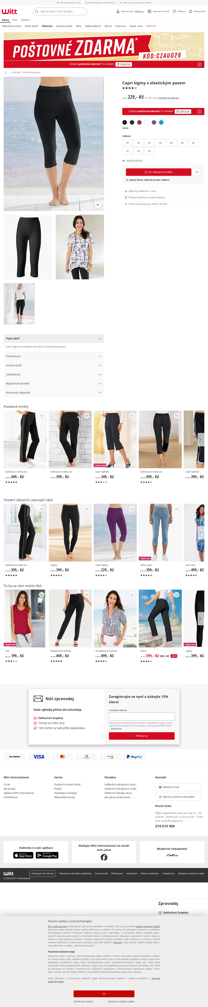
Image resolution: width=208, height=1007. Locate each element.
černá (125, 128)
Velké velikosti (93, 26)
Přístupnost (117, 873)
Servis (58, 777)
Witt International (16, 777)
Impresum (132, 873)
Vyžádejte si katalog (65, 793)
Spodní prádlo (64, 26)
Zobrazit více (116, 728)
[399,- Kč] (70, 439)
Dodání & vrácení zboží (67, 784)
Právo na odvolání (150, 873)
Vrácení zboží (13, 365)
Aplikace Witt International (19, 793)
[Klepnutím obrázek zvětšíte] (98, 205)
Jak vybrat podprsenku (117, 797)
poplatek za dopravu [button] (168, 97)
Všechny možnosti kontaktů (178, 796)
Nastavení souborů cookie (121, 1001)
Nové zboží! (31, 26)
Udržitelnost (13, 374)
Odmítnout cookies (83, 1001)
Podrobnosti (13, 356)
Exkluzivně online (11, 26)
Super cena (136, 26)
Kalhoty (16, 72)
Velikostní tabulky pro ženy (120, 784)
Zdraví (108, 26)
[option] (124, 122)
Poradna (110, 777)
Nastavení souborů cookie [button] (191, 873)
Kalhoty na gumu (31, 72)
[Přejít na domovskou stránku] (9, 11)
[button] (5, 72)
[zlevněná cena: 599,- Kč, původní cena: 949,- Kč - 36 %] (160, 618)
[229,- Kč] (115, 532)
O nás (7, 784)
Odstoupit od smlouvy (42, 873)
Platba (58, 788)
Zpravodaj (9, 788)
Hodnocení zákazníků (18, 392)
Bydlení (25, 20)
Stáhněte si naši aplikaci (36, 848)
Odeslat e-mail (174, 788)
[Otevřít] (199, 64)
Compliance (168, 873)
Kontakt (160, 777)
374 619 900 (165, 826)
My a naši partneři (57, 926)
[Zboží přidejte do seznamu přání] (197, 172)
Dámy (5, 20)
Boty (78, 26)
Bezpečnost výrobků (17, 383)
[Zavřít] (204, 903)
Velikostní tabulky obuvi (118, 793)
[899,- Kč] (115, 618)
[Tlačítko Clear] (84, 11)
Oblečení (47, 26)
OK (104, 993)
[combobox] (66, 11)
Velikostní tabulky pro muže (120, 788)
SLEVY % (151, 26)
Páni (15, 20)
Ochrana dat (101, 873)
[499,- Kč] (160, 439)
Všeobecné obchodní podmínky (75, 873)
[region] (104, 961)
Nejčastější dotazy (64, 797)
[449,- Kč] (25, 439)
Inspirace (120, 26)
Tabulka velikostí (134, 160)
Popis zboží (12, 338)
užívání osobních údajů (148, 926)
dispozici (117, 942)
